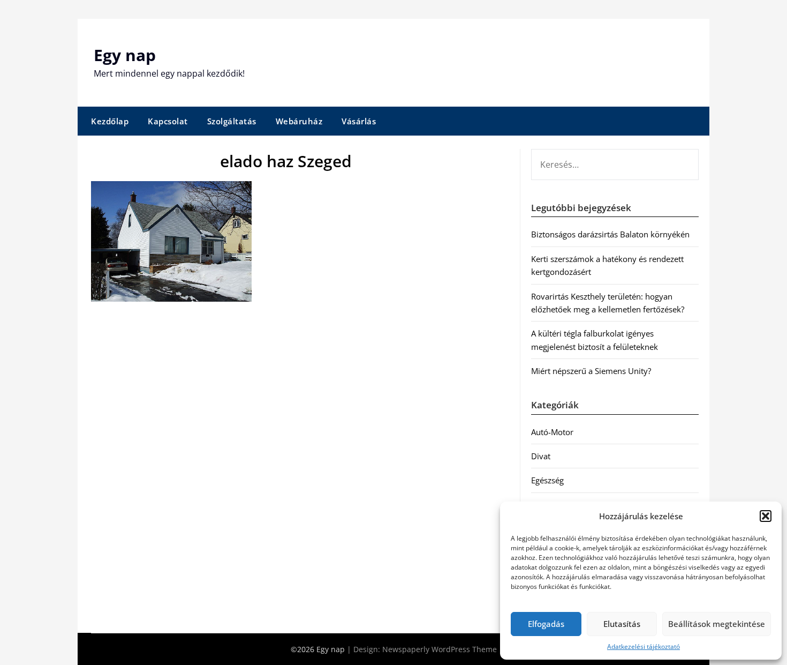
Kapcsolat (168, 121)
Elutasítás (621, 623)
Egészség (547, 480)
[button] (765, 516)
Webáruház (299, 121)
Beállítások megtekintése (716, 623)
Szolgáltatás (231, 121)
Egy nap (125, 55)
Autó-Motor (552, 432)
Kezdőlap (109, 121)
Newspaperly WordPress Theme (439, 649)
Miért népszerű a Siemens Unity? (591, 370)
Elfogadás (546, 623)
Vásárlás (359, 121)
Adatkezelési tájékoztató (643, 646)
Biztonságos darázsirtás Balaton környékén (610, 234)
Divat (540, 456)
